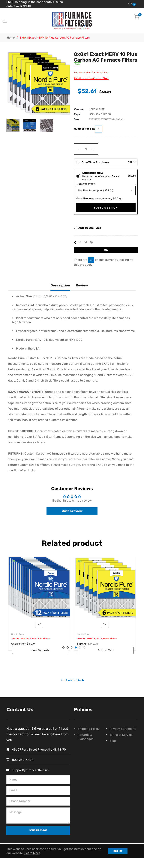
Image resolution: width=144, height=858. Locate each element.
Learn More (32, 853)
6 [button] (84, 647)
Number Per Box (84, 128)
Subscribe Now (106, 207)
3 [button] (72, 647)
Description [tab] (60, 285)
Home (11, 37)
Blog (113, 740)
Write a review (72, 511)
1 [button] (63, 647)
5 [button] (80, 647)
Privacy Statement (123, 729)
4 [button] (76, 647)
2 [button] (68, 647)
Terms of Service (121, 734)
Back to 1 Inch (74, 680)
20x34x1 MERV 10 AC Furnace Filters (97, 638)
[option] (39, 607)
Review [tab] (82, 285)
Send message (38, 830)
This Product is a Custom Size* (91, 78)
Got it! (117, 851)
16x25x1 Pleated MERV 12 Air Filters (30, 638)
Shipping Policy (89, 729)
